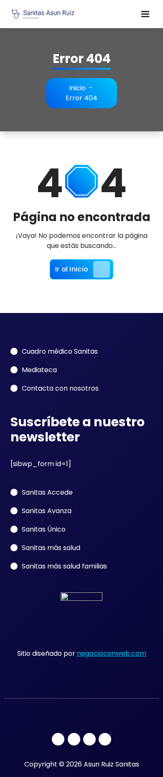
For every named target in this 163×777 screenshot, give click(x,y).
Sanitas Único (44, 529)
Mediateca (39, 370)
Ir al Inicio (72, 269)
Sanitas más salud (51, 548)
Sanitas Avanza (46, 511)
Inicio (77, 88)
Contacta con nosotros (60, 388)
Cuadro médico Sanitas (60, 351)
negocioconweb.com (111, 653)
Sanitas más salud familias (64, 566)
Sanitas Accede (47, 492)
